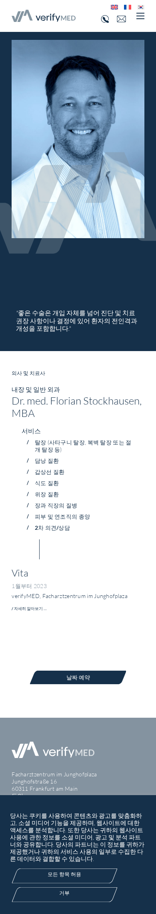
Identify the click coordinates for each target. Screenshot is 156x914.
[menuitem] (111, 7)
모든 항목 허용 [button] (64, 874)
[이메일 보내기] (124, 19)
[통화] (104, 19)
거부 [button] (64, 893)
